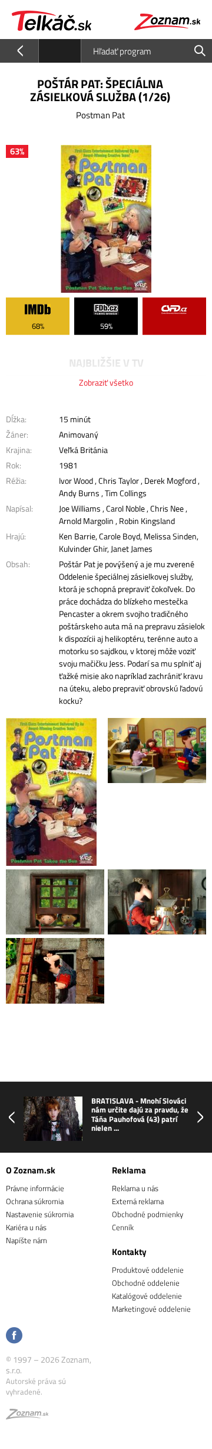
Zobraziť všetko (106, 382)
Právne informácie (35, 1188)
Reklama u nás (135, 1188)
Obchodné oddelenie (146, 1283)
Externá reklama (138, 1201)
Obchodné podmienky (147, 1214)
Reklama (129, 1170)
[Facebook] (14, 1336)
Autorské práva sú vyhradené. (36, 1386)
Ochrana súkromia (35, 1201)
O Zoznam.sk (30, 1170)
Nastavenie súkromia (40, 1214)
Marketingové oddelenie (151, 1309)
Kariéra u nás (26, 1227)
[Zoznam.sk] (27, 1416)
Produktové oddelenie (148, 1270)
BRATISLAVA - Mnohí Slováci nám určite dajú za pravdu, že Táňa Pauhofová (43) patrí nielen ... (139, 1115)
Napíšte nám (26, 1240)
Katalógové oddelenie (147, 1296)
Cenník (123, 1227)
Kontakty (129, 1252)
